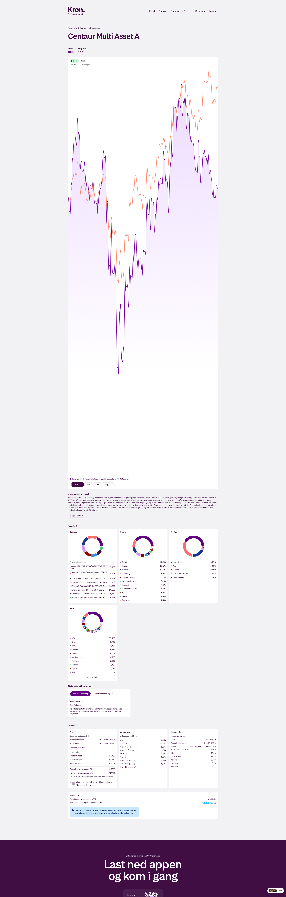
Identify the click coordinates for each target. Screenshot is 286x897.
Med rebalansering (80, 693)
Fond (152, 11)
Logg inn (213, 11)
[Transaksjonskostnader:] (91, 769)
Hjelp (185, 11)
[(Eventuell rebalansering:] (92, 773)
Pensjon (162, 11)
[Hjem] (76, 11)
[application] (143, 267)
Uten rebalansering (102, 693)
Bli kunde (200, 11)
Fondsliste (72, 28)
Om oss (175, 11)
